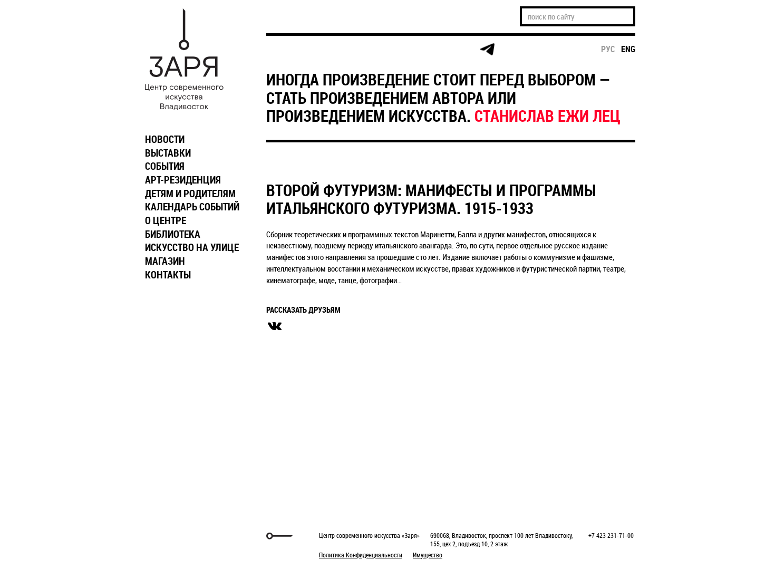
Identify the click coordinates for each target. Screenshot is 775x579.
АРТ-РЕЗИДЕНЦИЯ (183, 180)
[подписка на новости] (284, 49)
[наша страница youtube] (446, 49)
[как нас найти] (365, 50)
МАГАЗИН (165, 261)
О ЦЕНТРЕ (165, 220)
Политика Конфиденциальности (360, 555)
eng (628, 49)
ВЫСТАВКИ (168, 153)
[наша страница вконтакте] (406, 50)
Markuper (167, 536)
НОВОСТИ (165, 139)
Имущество (427, 555)
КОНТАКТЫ (168, 275)
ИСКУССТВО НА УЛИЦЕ (192, 247)
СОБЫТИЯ (165, 166)
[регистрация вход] (325, 49)
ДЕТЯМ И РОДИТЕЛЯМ (190, 193)
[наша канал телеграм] (487, 49)
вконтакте (274, 326)
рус (608, 49)
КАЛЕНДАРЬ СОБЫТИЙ (192, 207)
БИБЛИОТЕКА (172, 234)
